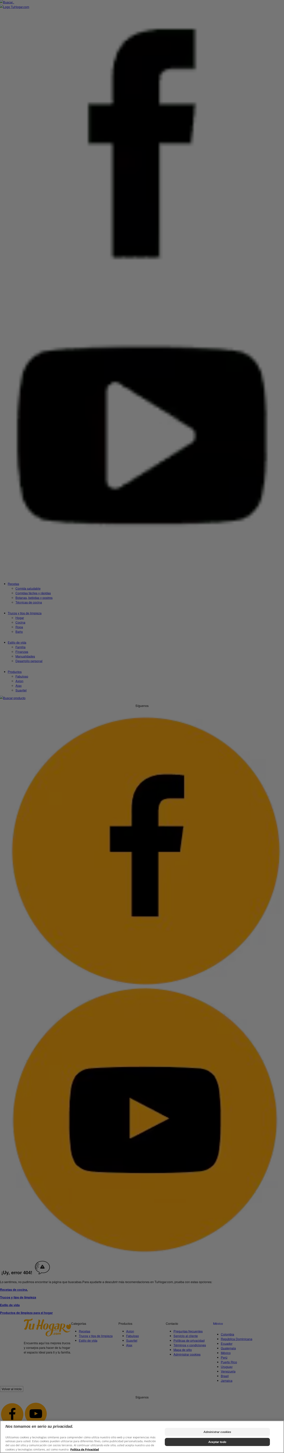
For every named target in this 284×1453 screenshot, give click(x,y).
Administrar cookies (217, 1432)
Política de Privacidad (84, 1449)
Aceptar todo (217, 1442)
